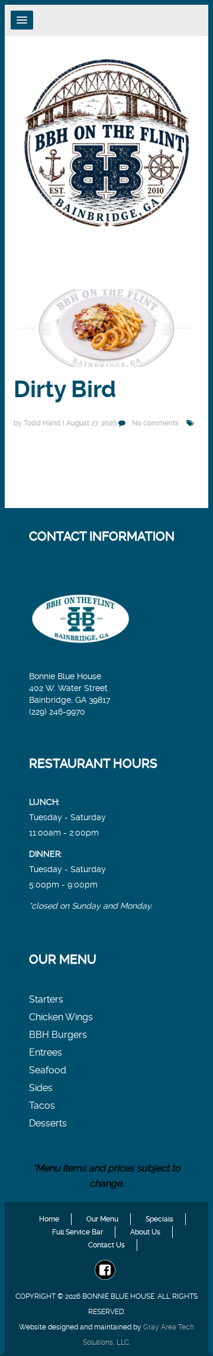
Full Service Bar (77, 1232)
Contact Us (106, 1245)
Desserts (48, 1123)
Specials (159, 1219)
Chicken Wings (61, 1017)
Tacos (42, 1105)
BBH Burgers (58, 1034)
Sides (41, 1087)
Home (49, 1219)
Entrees (45, 1052)
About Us (145, 1232)
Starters (46, 999)
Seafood (47, 1070)
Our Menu (102, 1219)
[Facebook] (105, 1271)
